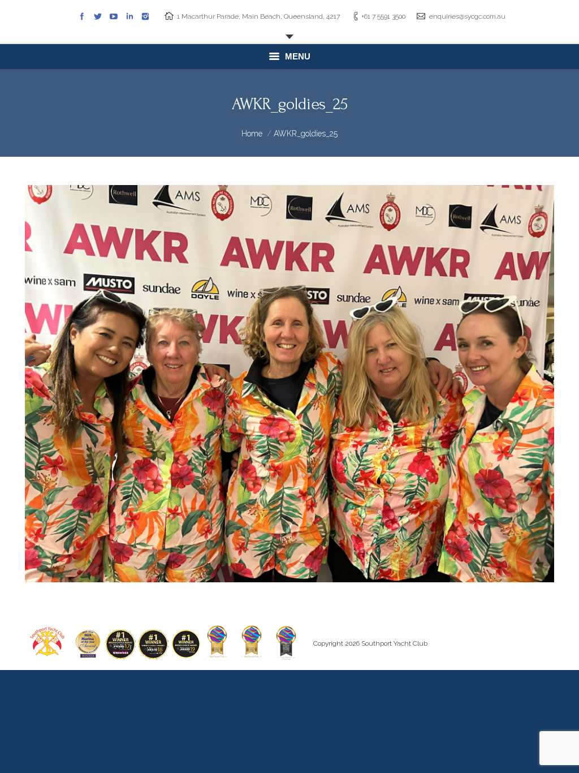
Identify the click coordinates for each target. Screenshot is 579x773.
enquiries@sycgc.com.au (467, 16)
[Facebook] (82, 16)
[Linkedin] (129, 16)
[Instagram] (145, 16)
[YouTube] (113, 16)
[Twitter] (98, 16)
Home (251, 133)
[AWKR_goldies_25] (289, 383)
